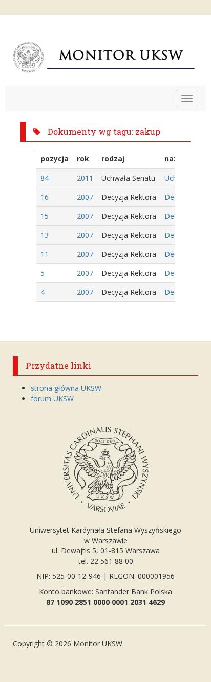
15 (44, 216)
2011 (85, 178)
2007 (85, 197)
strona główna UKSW (66, 388)
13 (44, 235)
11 (44, 254)
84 (44, 178)
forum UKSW (52, 398)
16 (44, 197)
